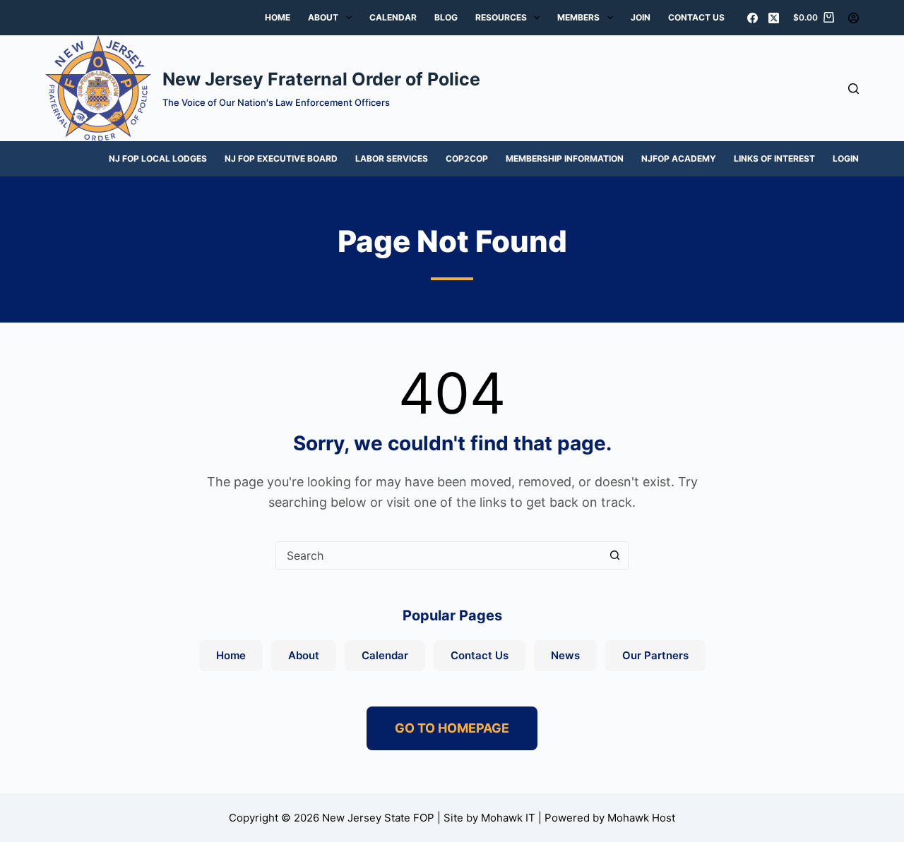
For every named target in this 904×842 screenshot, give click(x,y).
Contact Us (696, 17)
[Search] (853, 88)
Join (640, 17)
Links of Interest (774, 158)
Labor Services (391, 158)
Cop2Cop (467, 158)
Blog (446, 17)
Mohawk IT (508, 817)
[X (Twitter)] (773, 18)
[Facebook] (752, 18)
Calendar (393, 17)
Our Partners (655, 655)
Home (277, 17)
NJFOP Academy (678, 158)
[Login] (853, 18)
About (323, 17)
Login (846, 158)
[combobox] (438, 555)
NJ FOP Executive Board (281, 158)
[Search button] (614, 555)
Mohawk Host (641, 817)
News (565, 655)
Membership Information (565, 158)
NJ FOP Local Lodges (158, 158)
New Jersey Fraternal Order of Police (321, 79)
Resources (501, 17)
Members (578, 17)
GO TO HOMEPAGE (452, 728)
